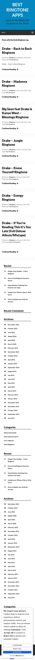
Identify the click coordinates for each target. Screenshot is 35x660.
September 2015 (13, 367)
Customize (17, 645)
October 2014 (13, 410)
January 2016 (12, 363)
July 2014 (11, 418)
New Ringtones (13, 59)
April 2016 (11, 360)
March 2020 (12, 344)
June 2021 (11, 332)
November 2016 (13, 352)
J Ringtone (12, 57)
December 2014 (13, 402)
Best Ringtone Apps (17, 10)
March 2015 (12, 391)
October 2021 (13, 328)
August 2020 (12, 336)
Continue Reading (10, 69)
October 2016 (13, 356)
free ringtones (9, 440)
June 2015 (11, 379)
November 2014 (13, 406)
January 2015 (12, 399)
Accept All (17, 652)
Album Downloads (14, 242)
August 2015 (12, 371)
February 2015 (13, 395)
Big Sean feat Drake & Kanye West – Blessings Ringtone (17, 113)
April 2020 (11, 340)
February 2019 (13, 348)
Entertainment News (11, 437)
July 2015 (11, 375)
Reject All (17, 649)
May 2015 (11, 383)
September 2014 (13, 414)
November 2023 (13, 325)
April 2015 (11, 387)
